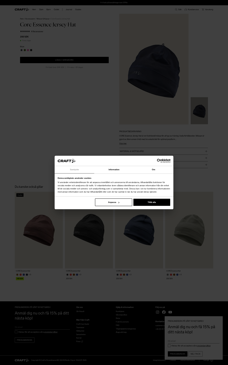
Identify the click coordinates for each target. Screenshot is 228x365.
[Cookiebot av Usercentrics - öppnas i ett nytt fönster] (158, 161)
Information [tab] (114, 169)
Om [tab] (153, 169)
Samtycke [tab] (74, 169)
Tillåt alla (152, 202)
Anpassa (112, 202)
